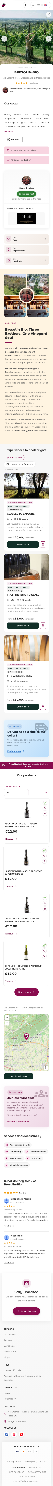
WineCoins (9, 1346)
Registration (10, 1398)
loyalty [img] (45, 808)
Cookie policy (30, 1461)
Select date (23, 544)
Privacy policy (14, 1461)
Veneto (34, 68)
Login (7, 1393)
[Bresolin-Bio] (26, 218)
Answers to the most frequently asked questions (22, 1378)
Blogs (7, 1357)
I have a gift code (12, 1370)
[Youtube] (21, 1434)
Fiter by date (14, 457)
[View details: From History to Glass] (26, 567)
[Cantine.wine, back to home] (4, 5)
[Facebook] (6, 1434)
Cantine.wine (22, 68)
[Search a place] (26, 5)
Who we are (10, 1351)
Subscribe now (26, 1311)
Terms (43, 1461)
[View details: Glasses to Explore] (26, 486)
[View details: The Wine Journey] (26, 648)
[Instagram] (14, 1434)
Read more (9, 1226)
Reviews (8, 1340)
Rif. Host (13, 140)
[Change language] (46, 5)
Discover (11, 838)
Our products (12, 786)
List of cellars (10, 1334)
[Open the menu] (35, 5)
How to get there (18, 1076)
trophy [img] (45, 813)
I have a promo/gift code (19, 464)
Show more (8, 132)
